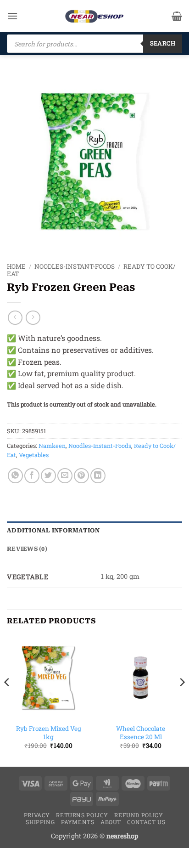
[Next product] (15, 318)
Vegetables (34, 454)
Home (16, 266)
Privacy (37, 815)
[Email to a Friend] (64, 475)
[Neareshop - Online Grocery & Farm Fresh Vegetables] (94, 16)
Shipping (40, 821)
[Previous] (7, 700)
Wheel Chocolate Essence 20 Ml (140, 733)
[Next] (181, 700)
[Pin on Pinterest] (81, 475)
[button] (12, 16)
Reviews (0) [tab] (27, 548)
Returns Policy (82, 815)
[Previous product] (33, 318)
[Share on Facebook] (31, 475)
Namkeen (52, 445)
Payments (77, 821)
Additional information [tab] (53, 530)
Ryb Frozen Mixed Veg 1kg (48, 733)
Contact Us (146, 821)
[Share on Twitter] (48, 475)
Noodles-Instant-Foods (74, 266)
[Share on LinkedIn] (98, 475)
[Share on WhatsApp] (15, 475)
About (110, 821)
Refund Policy (138, 815)
